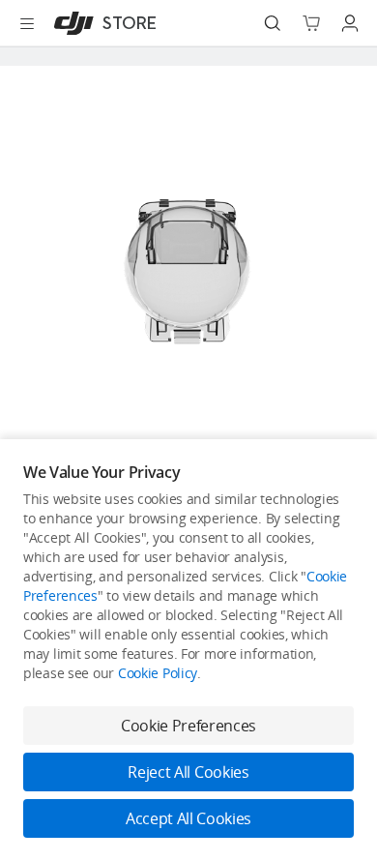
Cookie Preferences (188, 725)
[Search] (272, 23)
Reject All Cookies (188, 772)
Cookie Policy (157, 673)
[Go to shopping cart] (311, 23)
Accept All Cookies (188, 818)
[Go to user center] (350, 23)
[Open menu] (27, 23)
